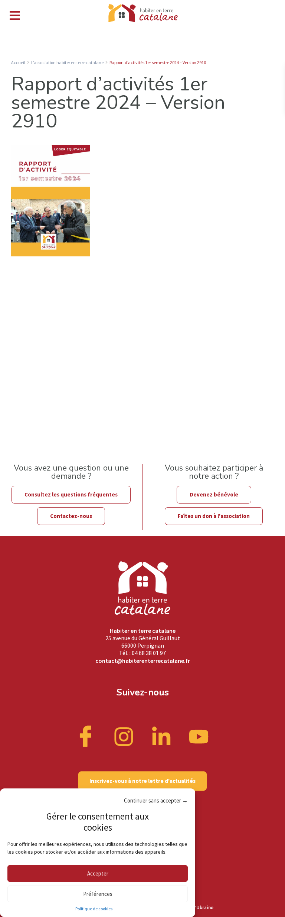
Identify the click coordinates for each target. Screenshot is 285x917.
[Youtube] (199, 736)
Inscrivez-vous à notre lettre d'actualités (142, 780)
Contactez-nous (71, 515)
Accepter (97, 873)
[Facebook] (86, 736)
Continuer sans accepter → (156, 800)
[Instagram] (124, 736)
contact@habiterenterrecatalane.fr (142, 660)
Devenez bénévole (214, 494)
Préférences (97, 893)
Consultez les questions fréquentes (71, 494)
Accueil (18, 62)
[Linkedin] (161, 736)
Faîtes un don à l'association (214, 515)
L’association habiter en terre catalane (67, 62)
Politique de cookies (93, 908)
